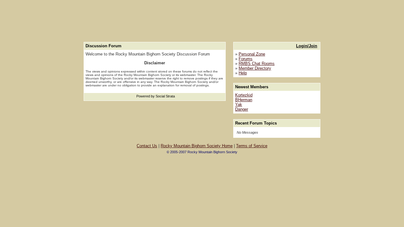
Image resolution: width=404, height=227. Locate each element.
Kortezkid (243, 95)
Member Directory (255, 68)
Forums (245, 58)
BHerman (243, 99)
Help (243, 73)
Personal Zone (252, 54)
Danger (241, 109)
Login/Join (306, 46)
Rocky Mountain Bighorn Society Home (197, 145)
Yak (238, 104)
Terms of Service (251, 145)
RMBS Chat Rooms (257, 63)
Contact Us (147, 145)
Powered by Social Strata (155, 96)
